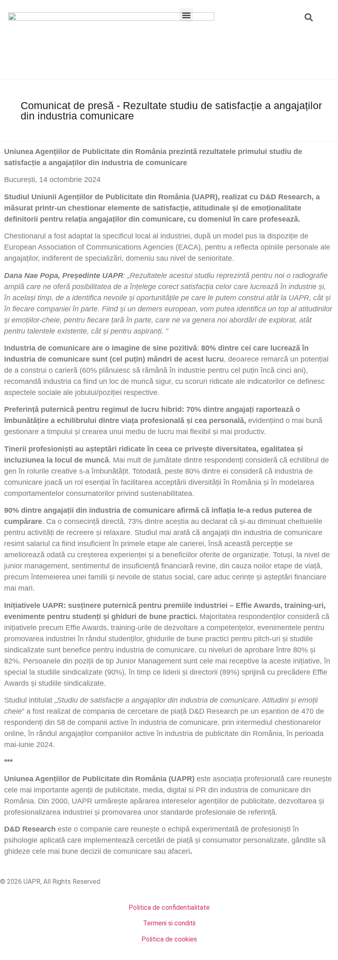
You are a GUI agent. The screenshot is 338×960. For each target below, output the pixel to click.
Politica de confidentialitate (169, 907)
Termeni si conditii (169, 923)
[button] (186, 15)
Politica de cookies (169, 939)
